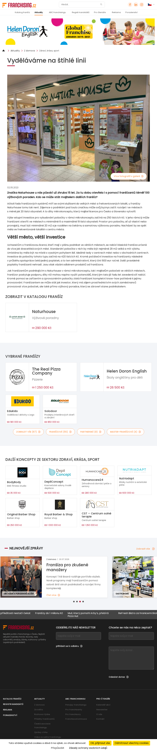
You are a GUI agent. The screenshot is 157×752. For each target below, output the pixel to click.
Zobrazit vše (143, 548)
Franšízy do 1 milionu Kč (33, 613)
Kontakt (100, 718)
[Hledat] (101, 4)
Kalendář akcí (103, 704)
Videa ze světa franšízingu (47, 737)
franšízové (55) (58, 431)
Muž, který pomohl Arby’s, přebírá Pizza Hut (72, 615)
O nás (99, 714)
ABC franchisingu (57, 12)
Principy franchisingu (75, 704)
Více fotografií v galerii (127, 176)
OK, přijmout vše (100, 743)
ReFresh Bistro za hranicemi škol (121, 613)
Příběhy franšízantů (44, 718)
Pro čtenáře (100, 12)
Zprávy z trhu (40, 732)
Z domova (29, 50)
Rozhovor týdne (42, 714)
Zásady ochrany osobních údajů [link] (88, 748)
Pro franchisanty (73, 709)
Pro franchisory (73, 714)
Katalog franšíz (22, 12)
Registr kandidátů (80, 12)
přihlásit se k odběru (67, 646)
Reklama (116, 12)
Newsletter (101, 709)
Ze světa (38, 709)
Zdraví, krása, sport (49, 50)
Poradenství (131, 12)
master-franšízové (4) (123, 431)
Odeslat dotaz (117, 676)
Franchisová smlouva (76, 718)
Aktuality (38, 12)
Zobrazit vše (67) (26, 431)
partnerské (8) (89, 431)
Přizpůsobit (57, 748)
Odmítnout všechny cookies (132, 743)
